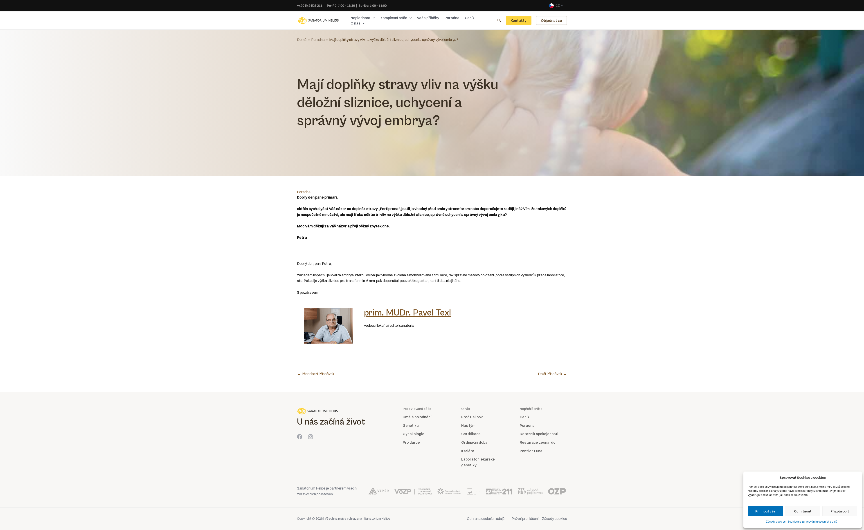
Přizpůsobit (839, 511)
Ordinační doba (474, 442)
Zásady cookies (775, 521)
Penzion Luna (531, 451)
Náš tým (468, 425)
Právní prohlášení (525, 518)
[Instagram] (310, 436)
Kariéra (467, 451)
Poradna (303, 192)
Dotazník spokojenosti (539, 434)
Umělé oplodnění (417, 417)
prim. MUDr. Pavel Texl (407, 313)
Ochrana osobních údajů (485, 518)
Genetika (411, 425)
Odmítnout (802, 511)
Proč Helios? (472, 417)
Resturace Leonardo (538, 442)
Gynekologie (413, 434)
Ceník (524, 417)
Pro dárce (411, 442)
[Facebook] (299, 436)
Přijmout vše (765, 511)
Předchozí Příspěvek (315, 373)
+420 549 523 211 (309, 6)
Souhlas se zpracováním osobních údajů (812, 521)
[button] (373, 17)
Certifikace (471, 434)
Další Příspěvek (552, 373)
